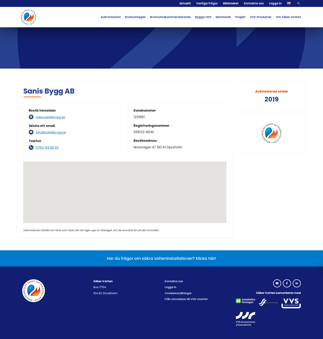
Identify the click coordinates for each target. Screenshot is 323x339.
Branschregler (135, 17)
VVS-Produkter (261, 17)
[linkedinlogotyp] (297, 283)
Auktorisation (111, 17)
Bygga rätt (203, 17)
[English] (289, 3)
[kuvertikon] (277, 283)
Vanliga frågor (207, 3)
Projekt (240, 17)
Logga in (275, 3)
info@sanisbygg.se (51, 132)
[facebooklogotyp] (287, 283)
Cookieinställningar (178, 293)
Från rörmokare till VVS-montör (186, 299)
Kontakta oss (254, 3)
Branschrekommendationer (170, 17)
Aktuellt (185, 3)
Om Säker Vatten (288, 17)
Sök (299, 3)
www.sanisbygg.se (50, 117)
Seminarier (223, 17)
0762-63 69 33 (47, 147)
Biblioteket (231, 3)
